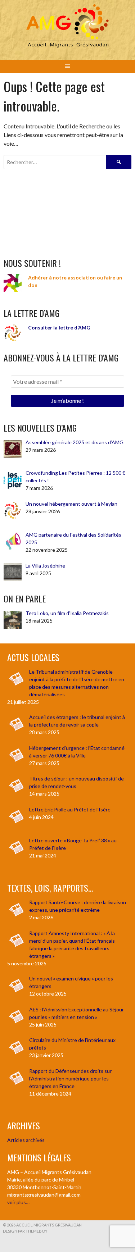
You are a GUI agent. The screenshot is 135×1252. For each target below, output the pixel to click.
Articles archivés (26, 1140)
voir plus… (18, 1202)
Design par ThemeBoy (25, 1231)
